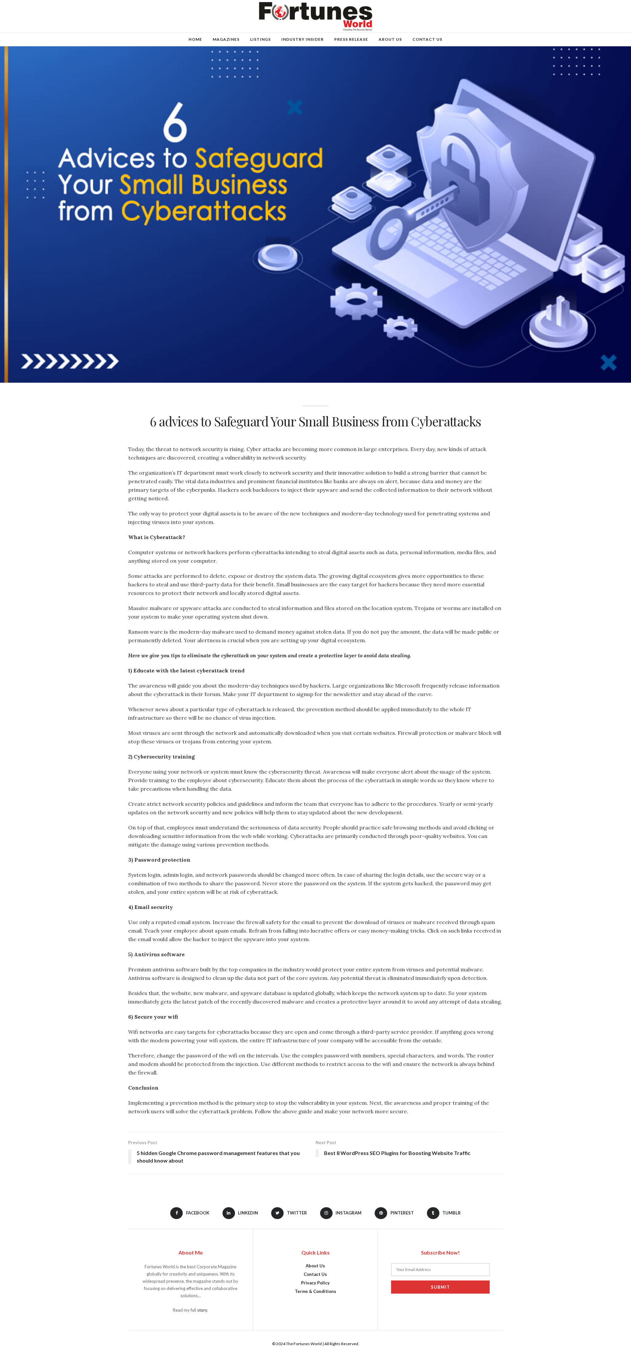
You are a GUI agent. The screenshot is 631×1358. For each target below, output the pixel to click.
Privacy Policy (315, 1282)
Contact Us (427, 39)
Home (195, 39)
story (202, 1310)
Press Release (351, 39)
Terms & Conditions (315, 1291)
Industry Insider (302, 39)
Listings (260, 39)
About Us (390, 39)
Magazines (226, 39)
